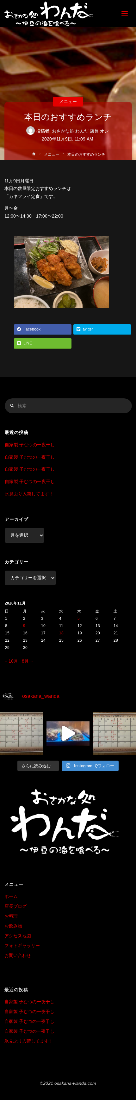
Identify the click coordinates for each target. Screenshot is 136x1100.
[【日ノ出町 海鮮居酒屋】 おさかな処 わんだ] (48, 13)
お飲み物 (13, 926)
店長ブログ (15, 906)
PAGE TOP (126, 1061)
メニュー (68, 101)
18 (61, 633)
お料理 (11, 916)
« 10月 (11, 661)
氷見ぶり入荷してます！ (29, 494)
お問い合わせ (17, 955)
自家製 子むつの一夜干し (30, 444)
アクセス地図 (17, 935)
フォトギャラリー (22, 945)
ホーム (11, 896)
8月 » (27, 661)
